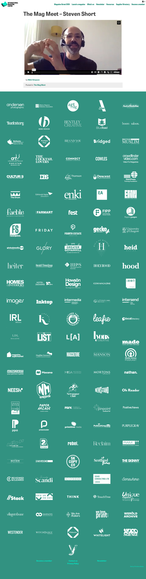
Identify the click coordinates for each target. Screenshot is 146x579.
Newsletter (100, 4)
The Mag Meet (40, 85)
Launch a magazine (78, 4)
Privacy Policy (73, 563)
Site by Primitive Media (137, 566)
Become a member (138, 4)
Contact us (73, 560)
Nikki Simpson (34, 79)
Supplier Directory (123, 4)
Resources (110, 4)
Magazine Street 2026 (62, 4)
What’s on (90, 4)
